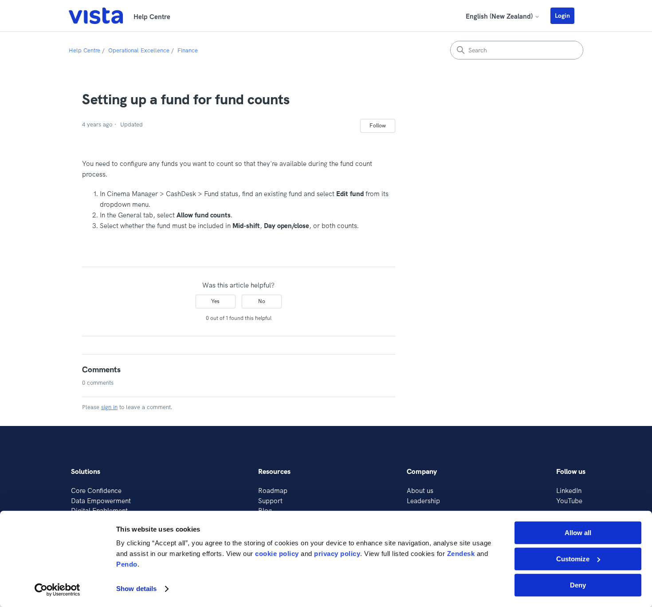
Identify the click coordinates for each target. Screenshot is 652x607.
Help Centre (84, 50)
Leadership (423, 501)
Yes (215, 301)
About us (420, 490)
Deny (578, 585)
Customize (572, 559)
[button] (566, 16)
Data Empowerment (101, 501)
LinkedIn (568, 490)
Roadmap (272, 490)
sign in (109, 406)
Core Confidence (96, 490)
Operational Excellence (138, 50)
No (261, 301)
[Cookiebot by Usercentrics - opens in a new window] (57, 589)
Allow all (578, 532)
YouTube (569, 501)
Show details (136, 589)
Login (562, 16)
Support (270, 501)
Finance (187, 50)
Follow (377, 125)
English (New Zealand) (500, 16)
